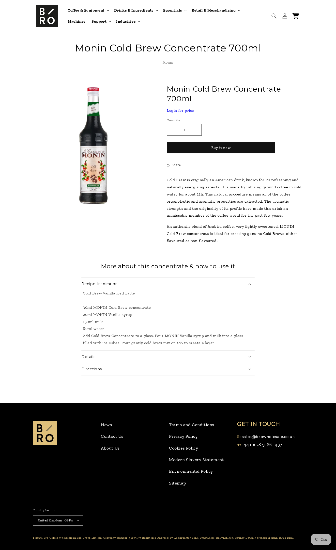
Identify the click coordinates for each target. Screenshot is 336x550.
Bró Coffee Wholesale (58, 537)
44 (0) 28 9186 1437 (263, 444)
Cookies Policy (183, 448)
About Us (110, 448)
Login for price (180, 110)
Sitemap (177, 483)
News (106, 424)
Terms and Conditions (191, 424)
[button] (88, 10)
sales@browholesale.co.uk (268, 436)
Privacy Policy (183, 436)
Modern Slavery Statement (196, 459)
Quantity (173, 120)
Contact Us (112, 436)
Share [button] (176, 165)
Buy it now (221, 148)
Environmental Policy (191, 471)
